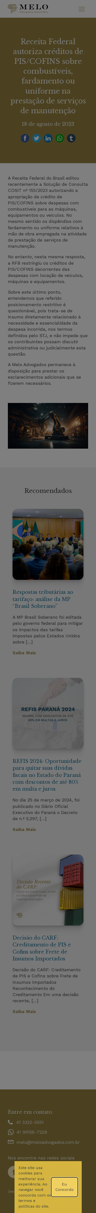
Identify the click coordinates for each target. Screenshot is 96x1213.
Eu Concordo (64, 1187)
